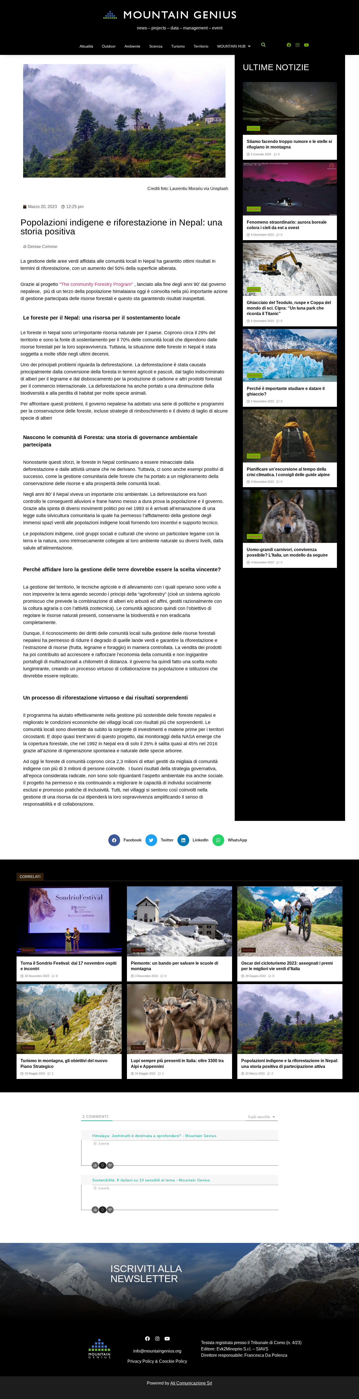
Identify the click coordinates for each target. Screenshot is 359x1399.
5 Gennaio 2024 (261, 154)
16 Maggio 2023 (145, 1073)
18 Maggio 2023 (35, 1073)
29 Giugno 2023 (255, 976)
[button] (127, 840)
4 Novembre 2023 (262, 481)
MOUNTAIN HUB (231, 46)
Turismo (178, 46)
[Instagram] (297, 45)
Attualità (86, 46)
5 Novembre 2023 (262, 401)
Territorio (201, 46)
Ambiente (132, 46)
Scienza (155, 46)
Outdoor (109, 46)
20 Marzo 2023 (255, 1073)
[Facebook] (289, 45)
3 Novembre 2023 (146, 976)
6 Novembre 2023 (262, 234)
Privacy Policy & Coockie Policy (157, 1361)
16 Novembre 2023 (37, 976)
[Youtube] (306, 45)
